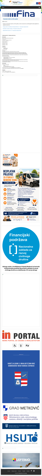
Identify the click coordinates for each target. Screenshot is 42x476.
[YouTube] (34, 470)
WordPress (21, 473)
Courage (25, 473)
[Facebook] (31, 470)
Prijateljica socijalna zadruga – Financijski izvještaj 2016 (12, 28)
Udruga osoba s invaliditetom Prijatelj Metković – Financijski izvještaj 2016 (15, 26)
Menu (3, 7)
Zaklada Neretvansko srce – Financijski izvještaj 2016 (12, 30)
